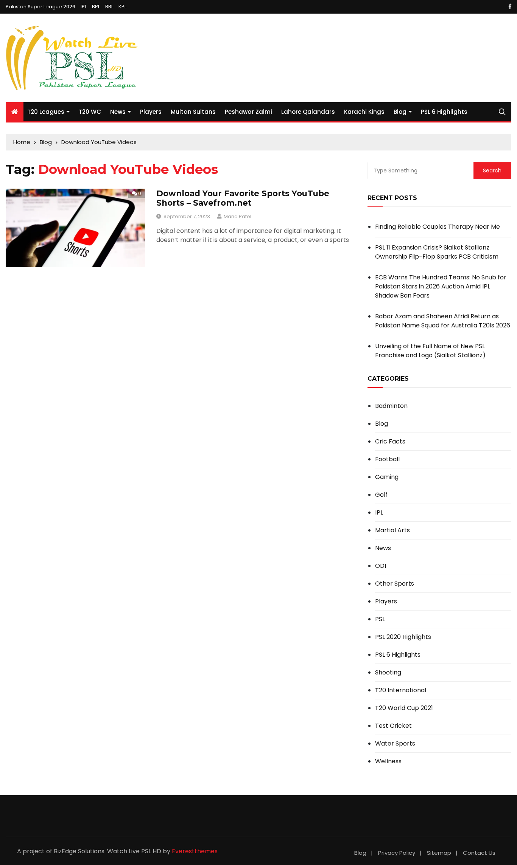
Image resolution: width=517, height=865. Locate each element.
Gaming (387, 477)
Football (387, 459)
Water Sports (395, 744)
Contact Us (479, 853)
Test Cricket (393, 726)
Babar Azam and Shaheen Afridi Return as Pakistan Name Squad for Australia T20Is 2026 (442, 321)
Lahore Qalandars (308, 112)
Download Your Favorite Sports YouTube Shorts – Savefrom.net (242, 198)
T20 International (400, 690)
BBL (109, 6)
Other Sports (394, 584)
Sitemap (439, 853)
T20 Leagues (45, 112)
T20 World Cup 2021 (404, 708)
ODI (380, 566)
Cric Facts (390, 442)
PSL (380, 619)
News (118, 112)
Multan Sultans (193, 112)
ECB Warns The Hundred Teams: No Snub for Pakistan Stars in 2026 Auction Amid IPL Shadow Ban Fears (440, 286)
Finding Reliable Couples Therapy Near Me (437, 226)
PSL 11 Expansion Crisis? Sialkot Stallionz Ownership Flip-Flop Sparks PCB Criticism (436, 252)
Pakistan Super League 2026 (40, 6)
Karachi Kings (364, 112)
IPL (84, 6)
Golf (381, 495)
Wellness (388, 761)
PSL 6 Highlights (444, 112)
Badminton (391, 406)
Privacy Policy (396, 853)
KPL (122, 6)
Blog (400, 112)
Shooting (388, 673)
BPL (96, 6)
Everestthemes (195, 851)
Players (151, 112)
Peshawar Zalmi (248, 112)
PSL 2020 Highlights (403, 637)
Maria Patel (237, 216)
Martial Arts (392, 530)
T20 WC (90, 112)
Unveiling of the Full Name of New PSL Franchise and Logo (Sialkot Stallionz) (430, 351)
